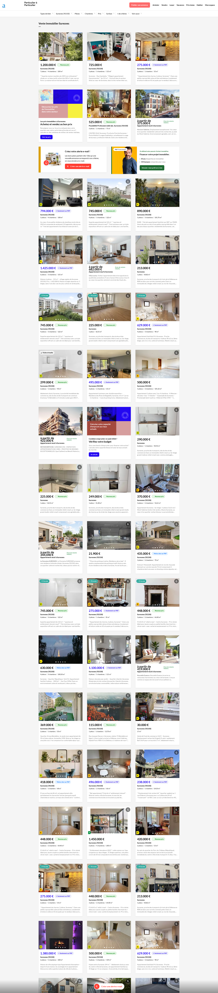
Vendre (164, 5)
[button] (56, 58)
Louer (172, 5)
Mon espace (210, 5)
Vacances (180, 5)
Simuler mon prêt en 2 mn (152, 168)
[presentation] (41, 47)
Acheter (156, 5)
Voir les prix (46, 137)
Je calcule (94, 454)
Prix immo (190, 5)
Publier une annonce (139, 5)
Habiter (200, 5)
